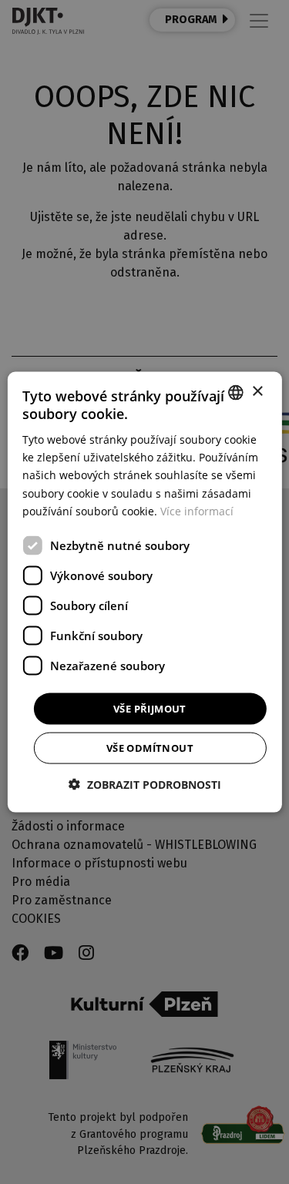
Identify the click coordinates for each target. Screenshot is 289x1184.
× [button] (257, 391)
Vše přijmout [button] (150, 708)
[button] (145, 784)
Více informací (197, 510)
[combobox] (236, 392)
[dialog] (144, 592)
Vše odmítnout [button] (149, 748)
